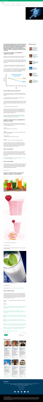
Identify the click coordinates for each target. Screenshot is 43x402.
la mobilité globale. (14, 158)
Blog (6, 5)
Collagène (6, 357)
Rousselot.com (26, 385)
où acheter (7, 300)
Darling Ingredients (20, 383)
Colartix (12, 69)
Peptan (4, 5)
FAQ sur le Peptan (15, 157)
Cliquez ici (7, 0)
